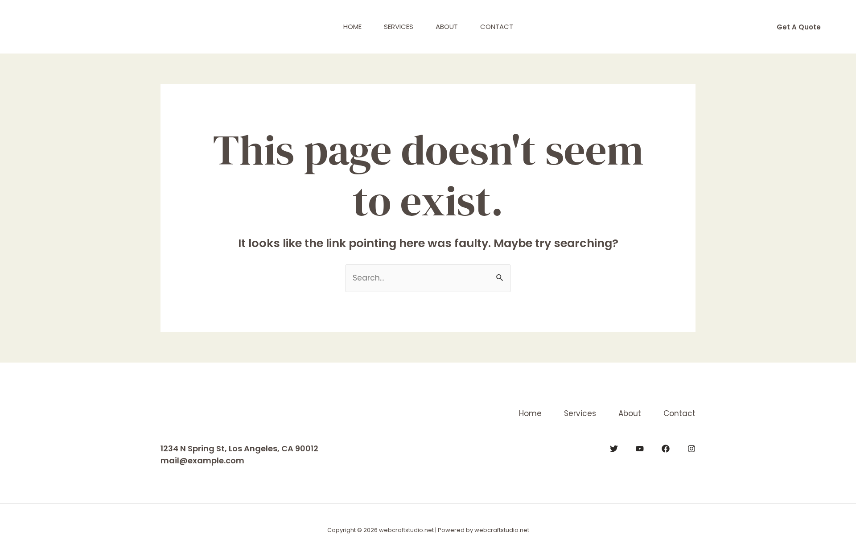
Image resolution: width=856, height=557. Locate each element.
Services (398, 26)
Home (352, 26)
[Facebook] (666, 449)
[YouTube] (640, 449)
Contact (496, 26)
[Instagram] (691, 449)
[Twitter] (614, 449)
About (447, 26)
